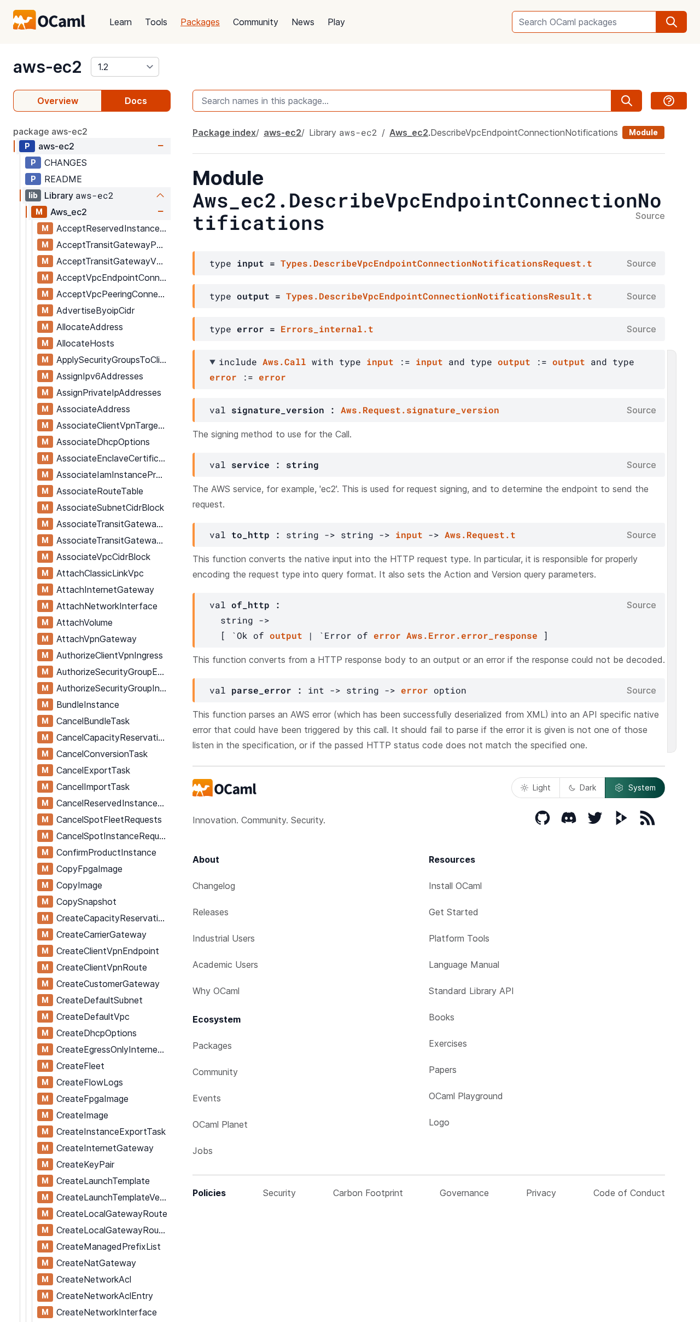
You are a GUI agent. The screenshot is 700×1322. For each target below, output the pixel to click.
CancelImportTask (93, 786)
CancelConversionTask (102, 753)
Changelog (213, 885)
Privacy (541, 1192)
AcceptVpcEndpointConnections (113, 277)
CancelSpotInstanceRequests (113, 835)
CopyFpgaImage (89, 868)
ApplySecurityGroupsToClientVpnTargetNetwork (113, 359)
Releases (210, 912)
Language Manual (464, 964)
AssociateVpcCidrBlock (103, 556)
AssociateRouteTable (99, 491)
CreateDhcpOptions (96, 1032)
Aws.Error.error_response (472, 635)
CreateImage (82, 1115)
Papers (443, 1069)
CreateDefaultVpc (93, 1016)
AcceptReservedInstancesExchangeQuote (113, 228)
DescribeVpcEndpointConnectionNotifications (524, 132)
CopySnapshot (86, 901)
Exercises (448, 1043)
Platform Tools (459, 938)
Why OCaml (216, 990)
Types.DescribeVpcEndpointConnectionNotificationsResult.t (439, 296)
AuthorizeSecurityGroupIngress (113, 688)
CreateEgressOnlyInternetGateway (113, 1049)
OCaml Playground (466, 1095)
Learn (120, 21)
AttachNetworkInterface (107, 606)
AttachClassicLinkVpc (100, 573)
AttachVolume (84, 622)
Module (643, 132)
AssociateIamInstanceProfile (113, 474)
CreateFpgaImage (92, 1098)
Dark (588, 787)
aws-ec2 (47, 67)
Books (441, 1017)
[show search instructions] (669, 100)
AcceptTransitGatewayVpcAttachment (113, 261)
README (63, 179)
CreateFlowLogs (89, 1082)
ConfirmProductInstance (106, 852)
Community (255, 21)
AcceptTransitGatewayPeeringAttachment (113, 244)
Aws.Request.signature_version (420, 409)
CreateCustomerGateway (108, 983)
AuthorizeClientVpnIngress (109, 655)
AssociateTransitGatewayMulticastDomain (113, 523)
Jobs (202, 1150)
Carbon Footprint (368, 1192)
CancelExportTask (93, 770)
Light (542, 787)
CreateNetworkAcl (93, 1279)
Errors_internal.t (327, 328)
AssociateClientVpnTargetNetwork (113, 425)
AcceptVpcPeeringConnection (113, 293)
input (380, 361)
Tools (156, 21)
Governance (464, 1192)
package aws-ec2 (50, 131)
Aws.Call (284, 361)
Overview (57, 100)
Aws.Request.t (480, 534)
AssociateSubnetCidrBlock (110, 507)
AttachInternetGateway (105, 589)
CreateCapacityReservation (112, 918)
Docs (136, 100)
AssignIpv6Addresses (99, 376)
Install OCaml (455, 885)
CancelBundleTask (93, 720)
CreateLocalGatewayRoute (111, 1213)
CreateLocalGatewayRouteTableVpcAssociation (113, 1230)
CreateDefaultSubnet (99, 1000)
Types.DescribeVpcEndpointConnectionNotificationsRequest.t (436, 263)
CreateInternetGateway (105, 1147)
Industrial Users (223, 938)
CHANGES (65, 162)
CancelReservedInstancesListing (113, 803)
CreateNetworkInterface (106, 1312)
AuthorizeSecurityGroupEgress (113, 671)
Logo (439, 1122)
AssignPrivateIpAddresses (108, 392)
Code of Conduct (629, 1192)
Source (650, 216)
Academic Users (225, 964)
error (223, 377)
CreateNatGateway (96, 1262)
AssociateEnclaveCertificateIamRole (113, 458)
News (302, 21)
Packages (200, 21)
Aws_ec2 (68, 211)
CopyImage (79, 885)
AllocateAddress (89, 326)
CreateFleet (80, 1065)
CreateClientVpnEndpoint (107, 950)
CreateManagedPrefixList (108, 1246)
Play (336, 21)
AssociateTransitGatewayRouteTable (113, 540)
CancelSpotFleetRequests (109, 819)
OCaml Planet (220, 1124)
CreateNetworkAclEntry (104, 1295)
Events (206, 1098)
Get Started (454, 912)
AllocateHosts (85, 343)
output (514, 361)
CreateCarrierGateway (101, 934)
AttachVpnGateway (96, 638)
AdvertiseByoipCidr (95, 310)
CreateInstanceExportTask (111, 1131)
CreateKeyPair (85, 1164)
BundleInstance (87, 704)
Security (279, 1192)
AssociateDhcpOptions (103, 441)
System (642, 787)
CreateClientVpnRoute (101, 967)
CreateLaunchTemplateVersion (113, 1197)
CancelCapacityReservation (112, 737)
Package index (224, 132)
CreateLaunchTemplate (103, 1180)
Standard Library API (471, 990)
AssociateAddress (93, 408)
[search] (671, 22)
